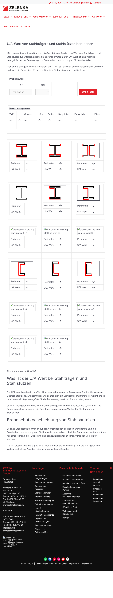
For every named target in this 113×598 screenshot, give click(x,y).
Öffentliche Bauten (70, 507)
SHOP (27, 26)
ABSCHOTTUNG (40, 17)
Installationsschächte (44, 515)
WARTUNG (97, 17)
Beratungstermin (81, 2)
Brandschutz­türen (43, 493)
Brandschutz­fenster (44, 482)
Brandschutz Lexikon (71, 475)
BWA (6, 26)
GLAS (6, 17)
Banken (65, 518)
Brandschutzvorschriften (73, 483)
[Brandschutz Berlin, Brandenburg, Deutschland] (15, 8)
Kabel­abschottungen (44, 500)
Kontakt (97, 2)
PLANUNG (14, 26)
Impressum (74, 563)
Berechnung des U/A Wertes (98, 482)
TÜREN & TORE (21, 17)
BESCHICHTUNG (60, 17)
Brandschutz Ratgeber (72, 479)
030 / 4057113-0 (60, 2)
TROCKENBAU (80, 17)
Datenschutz (86, 563)
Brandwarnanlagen (43, 525)
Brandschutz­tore (42, 496)
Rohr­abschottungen (44, 504)
